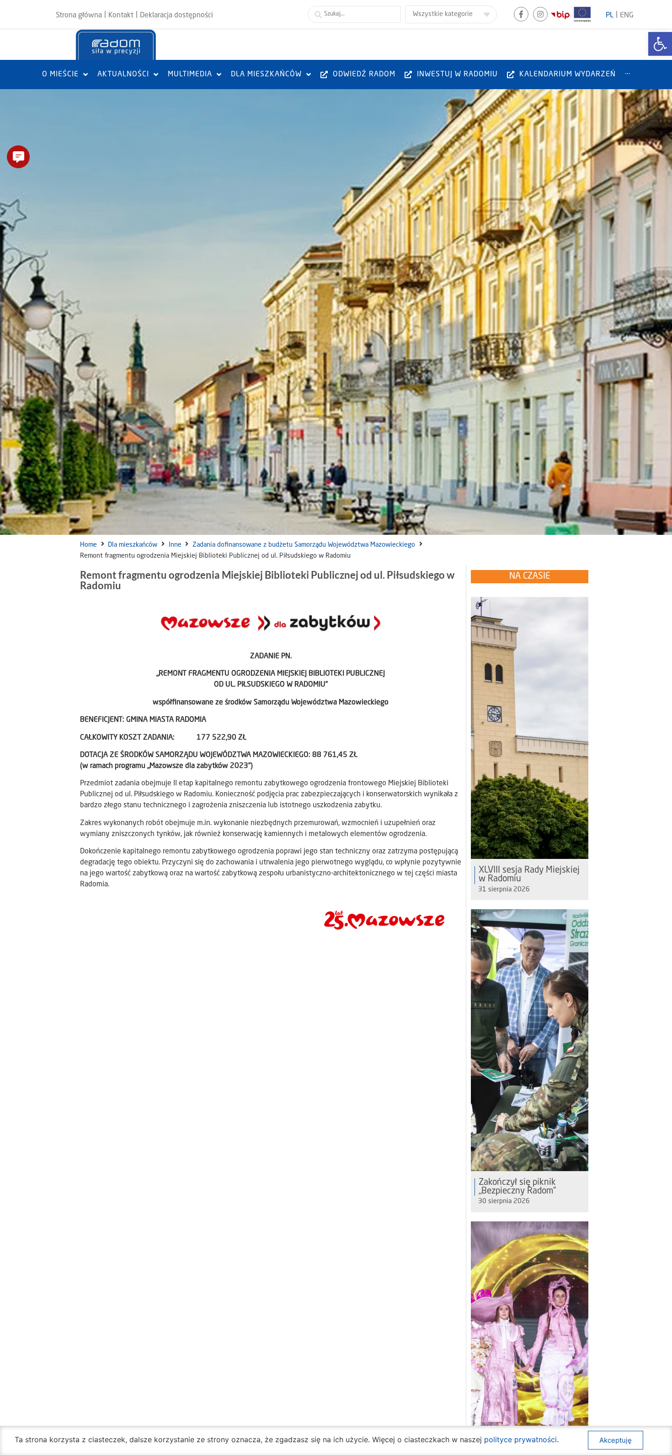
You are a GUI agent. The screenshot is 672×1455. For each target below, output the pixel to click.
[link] (660, 44)
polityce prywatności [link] (520, 1439)
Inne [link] (175, 545)
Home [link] (88, 545)
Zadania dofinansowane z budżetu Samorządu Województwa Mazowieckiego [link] (303, 545)
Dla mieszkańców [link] (132, 545)
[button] (18, 156)
